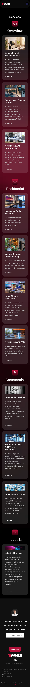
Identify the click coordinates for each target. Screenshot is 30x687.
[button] (27, 4)
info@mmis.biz (8, 676)
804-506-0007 (8, 673)
